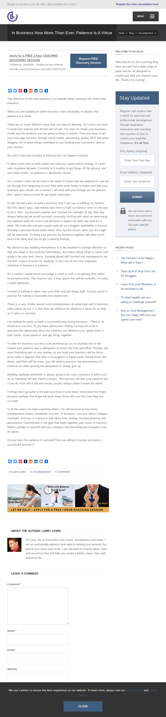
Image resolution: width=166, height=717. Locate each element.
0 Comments (62, 471)
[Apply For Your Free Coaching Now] (58, 515)
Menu (140, 16)
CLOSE (83, 706)
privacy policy (134, 690)
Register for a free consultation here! (137, 4)
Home (121, 33)
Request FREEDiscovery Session (88, 60)
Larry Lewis (19, 471)
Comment (14, 584)
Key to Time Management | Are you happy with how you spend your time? (138, 315)
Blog (131, 33)
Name (11, 630)
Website (12, 669)
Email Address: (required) (136, 172)
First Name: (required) (133, 151)
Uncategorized (146, 33)
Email (11, 650)
